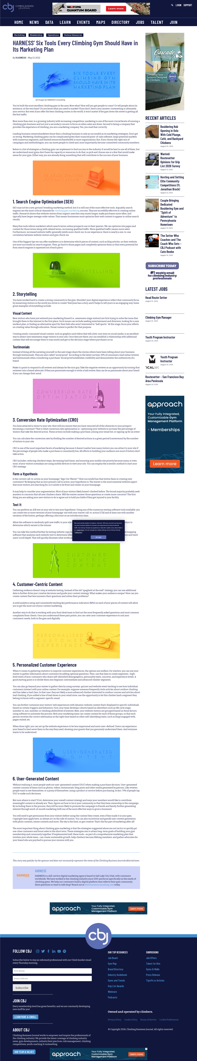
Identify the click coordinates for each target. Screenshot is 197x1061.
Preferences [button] (78, 532)
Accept (98, 537)
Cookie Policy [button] (80, 530)
